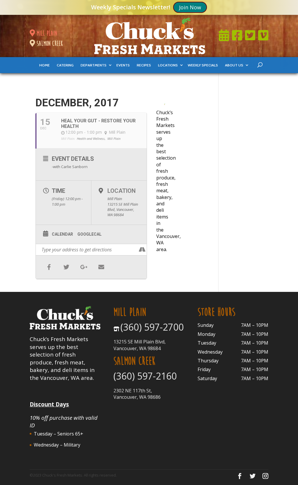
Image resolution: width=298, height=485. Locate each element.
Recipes (144, 65)
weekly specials (203, 65)
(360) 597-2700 (152, 327)
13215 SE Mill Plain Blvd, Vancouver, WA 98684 (139, 344)
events (123, 65)
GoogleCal (89, 234)
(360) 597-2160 (145, 376)
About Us (234, 65)
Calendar (62, 234)
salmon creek (49, 43)
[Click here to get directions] (142, 249)
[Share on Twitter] (66, 267)
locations (168, 65)
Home (44, 65)
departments (94, 65)
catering (65, 65)
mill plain (46, 33)
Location (121, 190)
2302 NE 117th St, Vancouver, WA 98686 (137, 393)
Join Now (190, 7)
